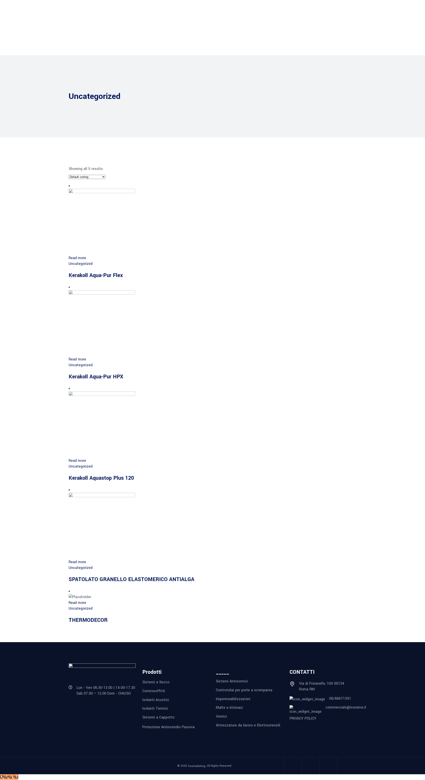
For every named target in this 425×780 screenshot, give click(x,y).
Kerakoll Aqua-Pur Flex (96, 275)
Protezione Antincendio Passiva (168, 726)
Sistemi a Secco (155, 682)
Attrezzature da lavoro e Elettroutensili (248, 725)
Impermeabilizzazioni (233, 698)
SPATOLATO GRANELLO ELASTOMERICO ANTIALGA (131, 579)
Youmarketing (196, 766)
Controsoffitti (153, 690)
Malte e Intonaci (229, 707)
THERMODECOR (88, 620)
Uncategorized (81, 263)
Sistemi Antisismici (232, 681)
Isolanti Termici (155, 708)
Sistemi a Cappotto (158, 717)
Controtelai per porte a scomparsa (244, 690)
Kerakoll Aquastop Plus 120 (101, 478)
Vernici (221, 716)
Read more (77, 257)
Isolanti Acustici (155, 699)
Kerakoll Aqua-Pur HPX (96, 376)
